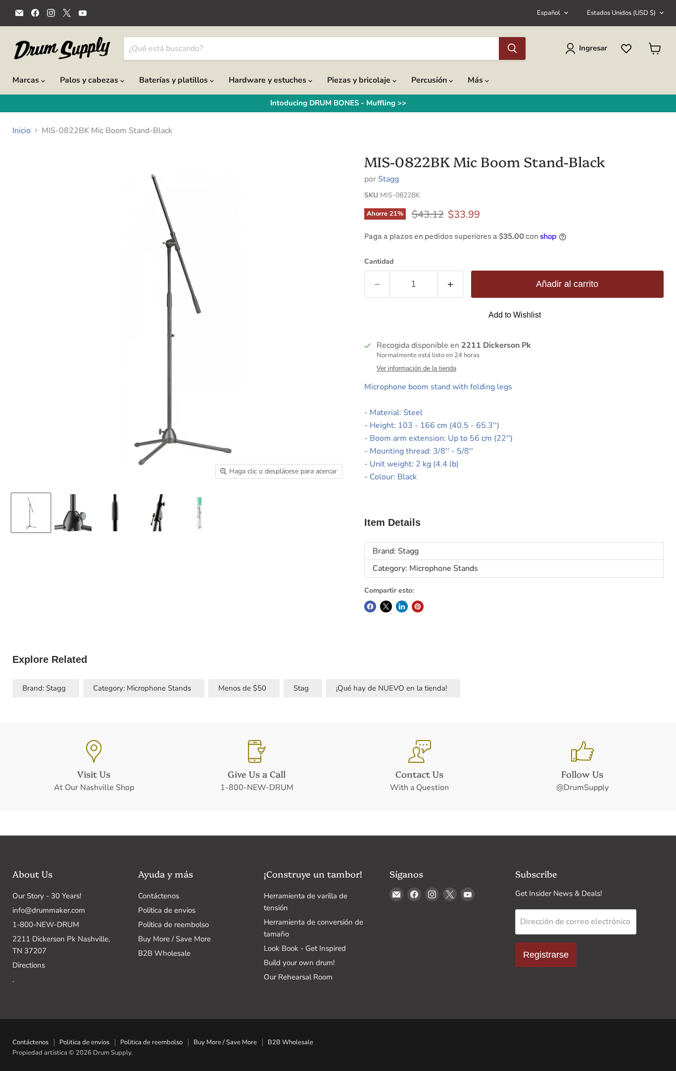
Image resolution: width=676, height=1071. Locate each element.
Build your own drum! (299, 963)
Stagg (388, 179)
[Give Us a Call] (256, 766)
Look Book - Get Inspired (305, 948)
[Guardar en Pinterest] (418, 606)
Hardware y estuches (268, 80)
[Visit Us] (93, 766)
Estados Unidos (621, 12)
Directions (28, 965)
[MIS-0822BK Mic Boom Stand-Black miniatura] (30, 512)
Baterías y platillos (174, 80)
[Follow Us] (582, 766)
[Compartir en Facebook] (370, 606)
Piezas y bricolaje (359, 80)
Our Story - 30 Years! (46, 896)
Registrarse (546, 955)
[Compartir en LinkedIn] (402, 606)
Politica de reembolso (173, 925)
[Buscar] (512, 48)
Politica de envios (166, 910)
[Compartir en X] (386, 606)
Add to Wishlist (514, 315)
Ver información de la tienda (416, 368)
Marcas (26, 80)
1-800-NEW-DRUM (45, 925)
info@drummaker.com (48, 910)
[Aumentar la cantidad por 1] (450, 284)
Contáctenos (158, 896)
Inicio (21, 130)
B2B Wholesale (164, 953)
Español (548, 12)
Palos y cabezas (90, 80)
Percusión (430, 80)
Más (476, 80)
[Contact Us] (419, 766)
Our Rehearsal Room (298, 977)
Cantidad (378, 262)
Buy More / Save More (174, 939)
